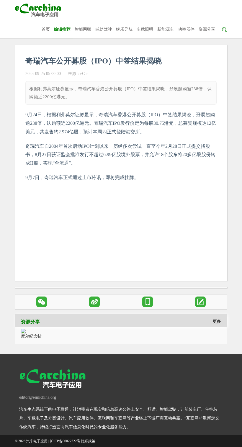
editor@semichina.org (37, 397)
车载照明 (145, 29)
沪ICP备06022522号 (65, 441)
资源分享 (207, 29)
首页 (46, 29)
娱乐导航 (124, 29)
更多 (217, 321)
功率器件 (186, 29)
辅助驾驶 (103, 29)
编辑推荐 (62, 29)
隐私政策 (88, 441)
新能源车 (165, 29)
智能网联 (83, 29)
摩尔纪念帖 (31, 336)
